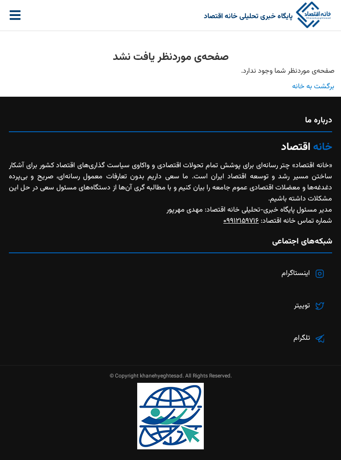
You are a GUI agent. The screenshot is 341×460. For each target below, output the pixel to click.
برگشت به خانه (313, 86)
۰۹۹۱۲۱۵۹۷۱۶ (241, 221)
